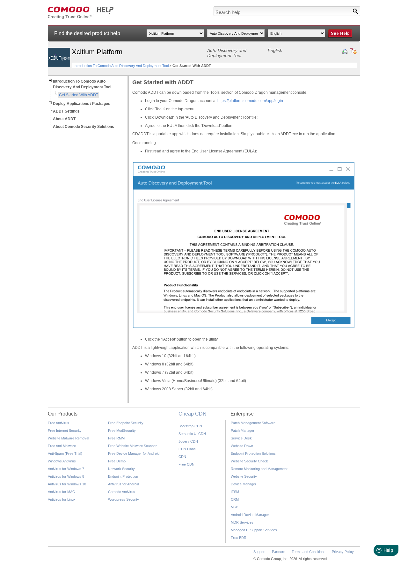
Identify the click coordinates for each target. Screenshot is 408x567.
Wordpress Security (123, 499)
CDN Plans (187, 449)
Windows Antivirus (62, 461)
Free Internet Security (65, 430)
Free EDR (238, 538)
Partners (278, 552)
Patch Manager (242, 430)
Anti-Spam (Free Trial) (65, 453)
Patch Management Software (253, 423)
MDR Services (242, 522)
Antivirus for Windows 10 (67, 484)
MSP (234, 507)
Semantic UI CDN (192, 434)
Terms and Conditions (308, 552)
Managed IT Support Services (254, 530)
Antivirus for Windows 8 (66, 476)
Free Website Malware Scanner (132, 446)
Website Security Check (249, 461)
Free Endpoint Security (125, 423)
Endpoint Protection (123, 476)
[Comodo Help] (81, 18)
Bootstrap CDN (190, 426)
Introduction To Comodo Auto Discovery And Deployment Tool (121, 66)
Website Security (244, 476)
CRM (235, 499)
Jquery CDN (188, 441)
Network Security (121, 469)
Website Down (242, 446)
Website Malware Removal (68, 438)
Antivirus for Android (123, 484)
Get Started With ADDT (78, 95)
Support (259, 552)
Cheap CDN (192, 413)
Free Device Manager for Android (133, 453)
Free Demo (117, 461)
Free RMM (116, 438)
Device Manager (243, 484)
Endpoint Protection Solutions (253, 453)
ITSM (235, 492)
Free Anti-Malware (62, 446)
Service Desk (241, 438)
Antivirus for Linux (62, 499)
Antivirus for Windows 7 (66, 469)
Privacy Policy (343, 552)
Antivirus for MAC (61, 492)
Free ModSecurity (122, 430)
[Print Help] (344, 51)
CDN (182, 457)
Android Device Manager (250, 515)
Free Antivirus (58, 423)
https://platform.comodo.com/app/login (250, 101)
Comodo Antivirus (121, 492)
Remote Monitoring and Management (259, 469)
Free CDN (186, 464)
